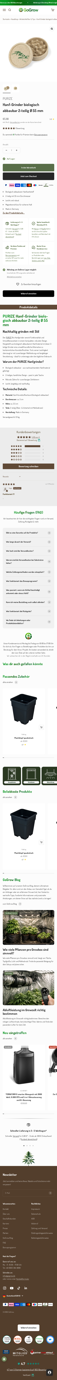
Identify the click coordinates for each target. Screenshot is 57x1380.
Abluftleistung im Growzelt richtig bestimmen (24, 1011)
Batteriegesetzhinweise (40, 1238)
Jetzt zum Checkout (28, 176)
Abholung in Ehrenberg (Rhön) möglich (42, 3)
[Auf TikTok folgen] (19, 1288)
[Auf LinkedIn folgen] (26, 1288)
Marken (5, 1233)
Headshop (14, 19)
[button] (9, 128)
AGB (33, 1218)
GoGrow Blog (8, 1238)
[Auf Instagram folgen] (5, 1288)
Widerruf (34, 1223)
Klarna (36, 229)
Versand (15, 229)
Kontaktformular (22, 1279)
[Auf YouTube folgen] (12, 1288)
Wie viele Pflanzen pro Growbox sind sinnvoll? (25, 951)
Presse (5, 1228)
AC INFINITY (23, 1091)
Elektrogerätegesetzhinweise (42, 1233)
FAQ (4, 1242)
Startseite (6, 19)
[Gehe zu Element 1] (7, 88)
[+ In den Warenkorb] (41, 727)
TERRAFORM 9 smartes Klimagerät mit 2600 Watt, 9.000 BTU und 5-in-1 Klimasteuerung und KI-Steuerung (24, 1097)
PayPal (44, 229)
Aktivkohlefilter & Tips (27, 19)
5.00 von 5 (36, 437)
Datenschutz (36, 1214)
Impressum (35, 1209)
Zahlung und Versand (39, 1228)
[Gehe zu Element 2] (15, 88)
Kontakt (6, 1209)
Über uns (6, 1214)
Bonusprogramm (11, 255)
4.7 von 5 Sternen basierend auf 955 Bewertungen (28, 1369)
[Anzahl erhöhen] (16, 150)
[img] (9, 484)
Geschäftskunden (9, 1218)
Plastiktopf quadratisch (23, 738)
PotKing (24, 734)
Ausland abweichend (29, 1139)
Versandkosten (15, 122)
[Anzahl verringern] (6, 150)
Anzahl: (5, 144)
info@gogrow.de (9, 1276)
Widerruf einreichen (28, 293)
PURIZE (7, 98)
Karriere (6, 1223)
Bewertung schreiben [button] (28, 466)
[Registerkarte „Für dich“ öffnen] (49, 1372)
